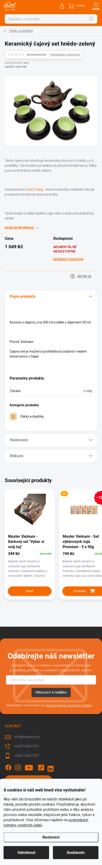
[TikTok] (41, 767)
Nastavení (51, 837)
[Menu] (96, 6)
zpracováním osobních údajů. (68, 705)
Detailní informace (19, 227)
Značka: (16, 67)
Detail (29, 591)
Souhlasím (76, 852)
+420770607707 (26, 746)
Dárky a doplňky (32, 416)
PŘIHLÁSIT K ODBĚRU (51, 692)
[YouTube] (29, 767)
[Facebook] (8, 767)
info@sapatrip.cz (27, 737)
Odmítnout (26, 852)
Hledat (91, 19)
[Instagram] (17, 767)
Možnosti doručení (68, 259)
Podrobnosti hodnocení (65, 54)
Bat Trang (35, 189)
